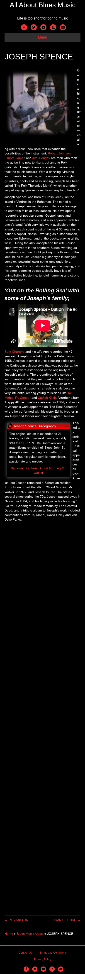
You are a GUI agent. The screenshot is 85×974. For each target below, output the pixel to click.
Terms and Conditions (53, 952)
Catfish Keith (47, 397)
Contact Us (25, 952)
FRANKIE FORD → (66, 920)
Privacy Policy (42, 959)
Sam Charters (14, 351)
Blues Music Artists (30, 933)
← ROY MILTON (16, 920)
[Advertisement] (42, 718)
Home (9, 933)
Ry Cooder (23, 397)
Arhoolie (10, 487)
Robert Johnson (59, 153)
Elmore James (15, 158)
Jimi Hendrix (41, 158)
